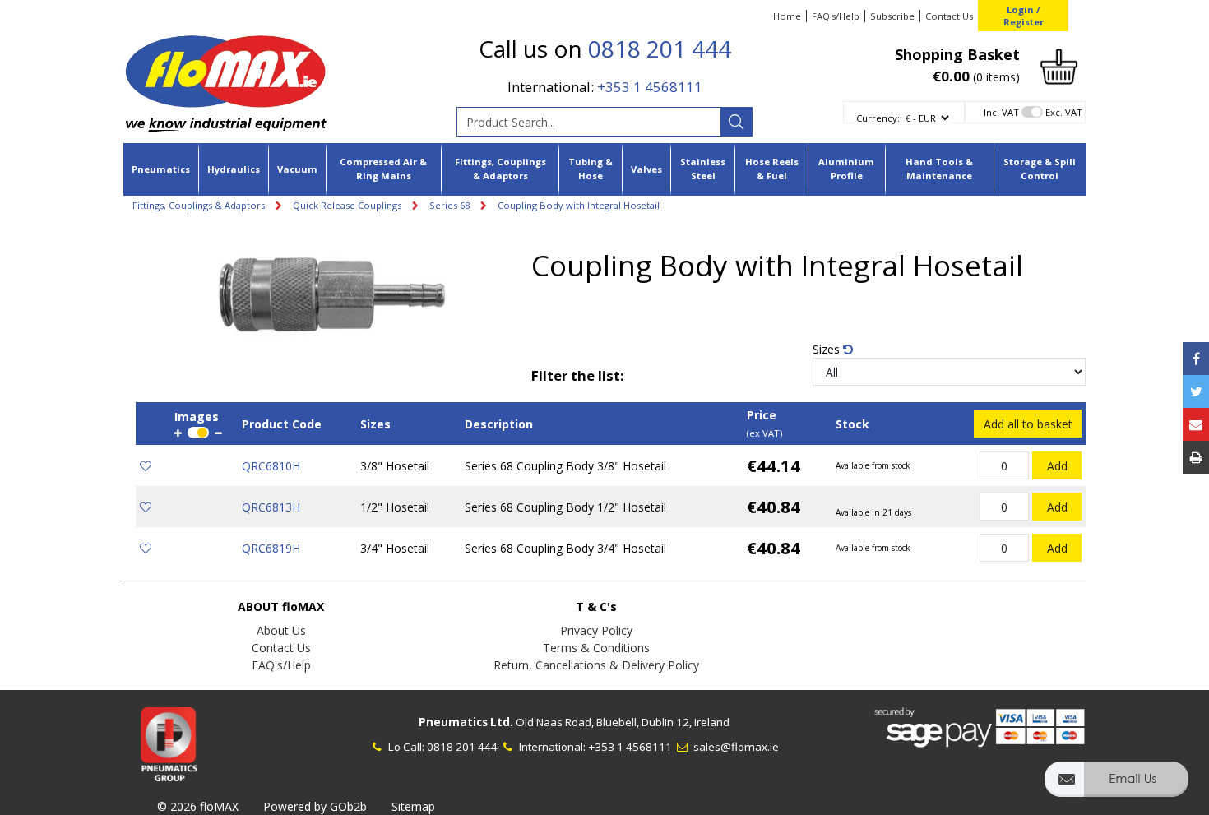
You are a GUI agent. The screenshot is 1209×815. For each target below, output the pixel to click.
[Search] (736, 122)
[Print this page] (1196, 457)
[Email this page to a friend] (1196, 424)
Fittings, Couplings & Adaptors (500, 168)
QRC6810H (271, 466)
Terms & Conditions (596, 647)
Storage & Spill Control (1039, 168)
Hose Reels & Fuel (772, 168)
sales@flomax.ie (735, 746)
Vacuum (297, 169)
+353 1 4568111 (649, 86)
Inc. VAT (1001, 112)
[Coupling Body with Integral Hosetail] (333, 296)
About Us (281, 630)
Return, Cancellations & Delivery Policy (596, 665)
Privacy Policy (596, 630)
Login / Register (1023, 15)
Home (787, 16)
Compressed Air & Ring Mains (383, 168)
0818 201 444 (659, 48)
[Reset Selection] (848, 349)
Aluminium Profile (846, 168)
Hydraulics (233, 169)
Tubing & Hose (590, 168)
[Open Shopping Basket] (1059, 65)
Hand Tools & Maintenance (939, 168)
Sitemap (413, 806)
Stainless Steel (702, 168)
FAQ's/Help (835, 16)
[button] (1116, 786)
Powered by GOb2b (315, 806)
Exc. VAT (1063, 112)
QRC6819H (271, 548)
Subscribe (892, 16)
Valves (646, 169)
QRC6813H (271, 507)
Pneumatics (161, 169)
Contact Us (949, 16)
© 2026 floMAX (198, 806)
